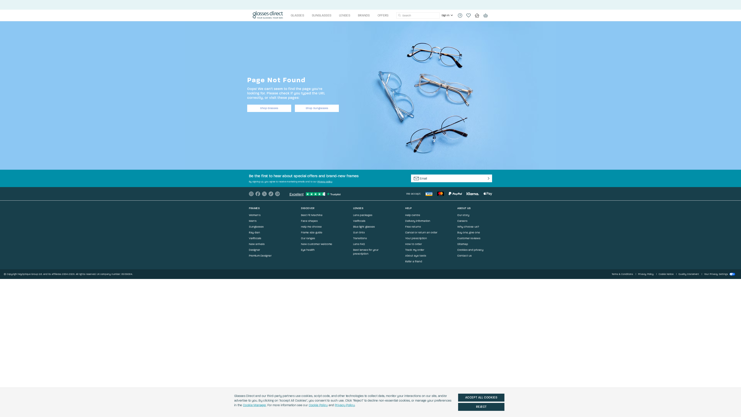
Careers (462, 221)
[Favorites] (468, 15)
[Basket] (485, 15)
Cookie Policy (318, 405)
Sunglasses (256, 226)
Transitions (360, 238)
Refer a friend (413, 261)
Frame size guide (311, 232)
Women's (255, 215)
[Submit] (399, 15)
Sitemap (462, 244)
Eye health (308, 250)
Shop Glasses (269, 108)
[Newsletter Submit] (487, 178)
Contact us (464, 255)
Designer (254, 250)
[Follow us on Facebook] (257, 194)
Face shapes (309, 221)
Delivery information (417, 221)
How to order (413, 244)
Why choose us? (468, 226)
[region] (448, 15)
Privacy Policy (345, 405)
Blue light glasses (364, 226)
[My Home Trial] (477, 15)
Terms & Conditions (622, 274)
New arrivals (257, 244)
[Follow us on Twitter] (264, 194)
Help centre (412, 215)
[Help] (460, 15)
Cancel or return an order (421, 232)
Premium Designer (260, 255)
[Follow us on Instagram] (251, 194)
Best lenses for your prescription (366, 251)
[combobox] (418, 15)
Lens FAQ (359, 244)
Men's (253, 221)
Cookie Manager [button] (254, 405)
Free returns (413, 226)
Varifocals (255, 238)
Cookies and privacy (470, 250)
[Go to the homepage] (268, 15)
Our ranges (308, 238)
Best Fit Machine (312, 215)
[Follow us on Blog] (277, 194)
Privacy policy (324, 181)
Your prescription (416, 238)
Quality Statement (688, 274)
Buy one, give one (468, 232)
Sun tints (359, 232)
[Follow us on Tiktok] (271, 194)
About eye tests (415, 255)
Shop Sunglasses (317, 108)
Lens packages (362, 215)
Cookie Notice (666, 274)
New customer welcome (316, 244)
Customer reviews (468, 238)
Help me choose (311, 226)
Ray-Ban (254, 232)
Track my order (414, 250)
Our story (463, 215)
